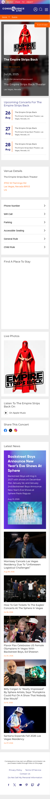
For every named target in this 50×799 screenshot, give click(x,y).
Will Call (8, 214)
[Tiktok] (41, 784)
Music (10, 2)
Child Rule (9, 247)
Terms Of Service (33, 770)
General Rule (11, 239)
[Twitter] (17, 784)
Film (17, 2)
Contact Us (25, 774)
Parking (8, 222)
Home (4, 17)
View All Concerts (12, 67)
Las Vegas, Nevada (12, 89)
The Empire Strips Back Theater (25, 84)
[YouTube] (23, 784)
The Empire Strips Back (26, 112)
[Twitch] (35, 784)
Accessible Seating (14, 230)
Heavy (30, 2)
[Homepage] (14, 9)
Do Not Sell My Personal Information (25, 777)
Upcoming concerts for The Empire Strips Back (23, 104)
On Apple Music (17, 413)
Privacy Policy (15, 770)
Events (14, 17)
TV (23, 2)
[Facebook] (11, 784)
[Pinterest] (29, 784)
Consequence (3, 2)
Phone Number (12, 205)
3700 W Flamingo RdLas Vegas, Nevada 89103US (17, 186)
